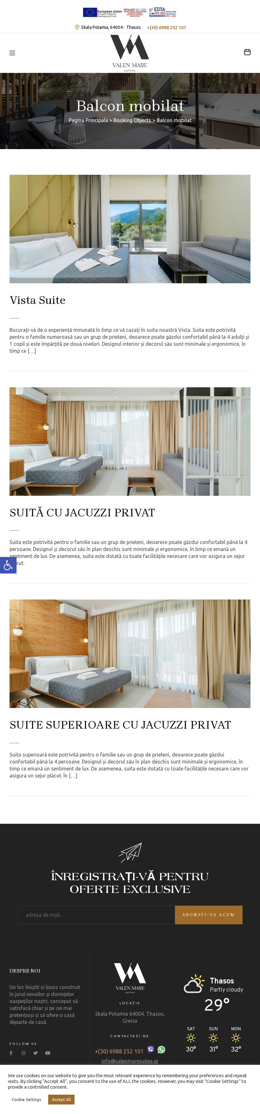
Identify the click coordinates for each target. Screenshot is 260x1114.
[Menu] (12, 52)
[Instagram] (25, 1053)
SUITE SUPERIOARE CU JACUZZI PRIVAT (120, 724)
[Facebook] (13, 1053)
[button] (8, 565)
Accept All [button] (61, 1099)
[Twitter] (37, 1053)
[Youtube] (49, 1053)
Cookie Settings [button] (26, 1099)
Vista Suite (38, 300)
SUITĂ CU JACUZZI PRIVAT (82, 512)
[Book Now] (247, 52)
